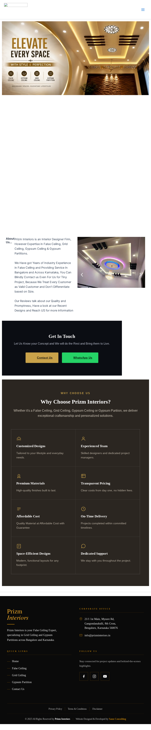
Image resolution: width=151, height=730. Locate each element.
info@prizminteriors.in (97, 635)
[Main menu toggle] (143, 10)
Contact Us (44, 357)
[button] (81, 274)
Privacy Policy (55, 709)
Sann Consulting (117, 719)
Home (15, 661)
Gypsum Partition (22, 682)
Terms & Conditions (77, 709)
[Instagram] (94, 676)
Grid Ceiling (19, 675)
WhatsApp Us (82, 357)
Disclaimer (97, 709)
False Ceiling (19, 668)
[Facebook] (83, 676)
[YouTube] (105, 676)
